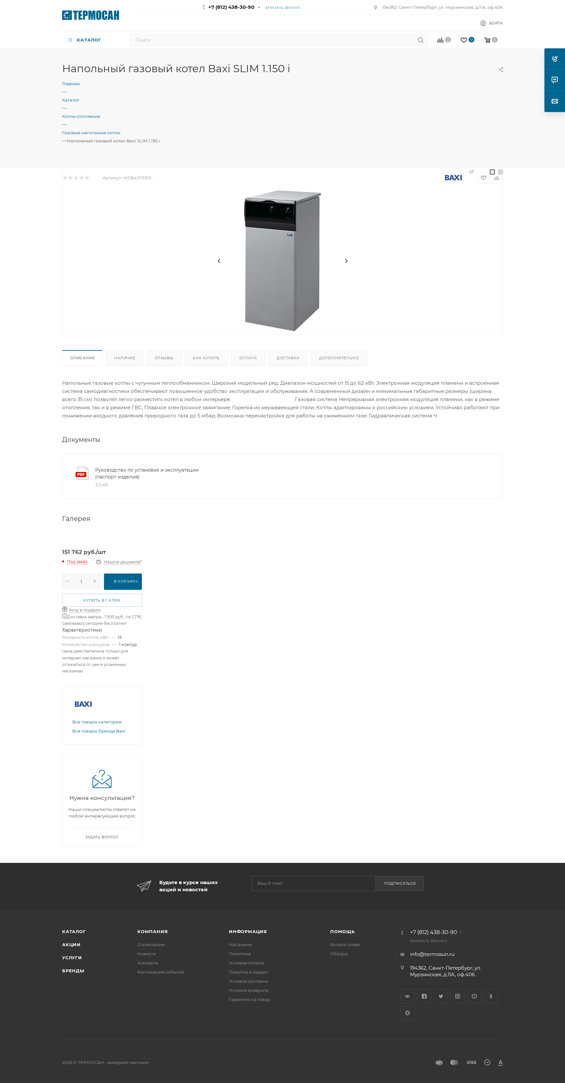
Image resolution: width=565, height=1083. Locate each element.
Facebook (424, 996)
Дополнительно (339, 358)
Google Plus (408, 1013)
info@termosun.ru (432, 954)
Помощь (342, 931)
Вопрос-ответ (345, 944)
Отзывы (164, 358)
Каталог (74, 931)
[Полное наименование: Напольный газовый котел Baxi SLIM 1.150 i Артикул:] (282, 260)
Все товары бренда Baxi (99, 731)
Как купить (206, 358)
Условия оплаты (246, 962)
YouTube (474, 996)
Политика (240, 953)
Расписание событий (160, 972)
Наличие (124, 358)
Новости (146, 953)
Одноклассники (491, 996)
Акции (71, 944)
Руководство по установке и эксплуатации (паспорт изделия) (147, 473)
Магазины (240, 944)
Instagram (458, 996)
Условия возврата (248, 990)
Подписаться (400, 883)
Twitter (441, 996)
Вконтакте (408, 996)
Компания (152, 931)
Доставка (288, 358)
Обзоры (339, 953)
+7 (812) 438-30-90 (231, 7)
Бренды (73, 970)
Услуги (72, 957)
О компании (151, 944)
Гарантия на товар (249, 999)
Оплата (248, 358)
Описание (82, 358)
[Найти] (421, 40)
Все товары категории (97, 721)
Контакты (147, 962)
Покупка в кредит (248, 972)
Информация (248, 931)
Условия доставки (248, 981)
